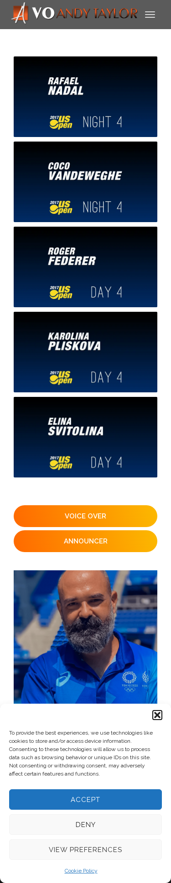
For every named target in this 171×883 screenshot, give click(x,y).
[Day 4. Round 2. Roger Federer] (85, 267)
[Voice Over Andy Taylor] (74, 14)
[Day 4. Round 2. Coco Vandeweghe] (85, 182)
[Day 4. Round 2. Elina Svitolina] (85, 437)
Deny (86, 825)
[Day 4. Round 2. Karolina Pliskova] (85, 352)
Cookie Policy (81, 871)
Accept (85, 800)
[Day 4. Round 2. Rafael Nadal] (85, 96)
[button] (157, 715)
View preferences (85, 850)
